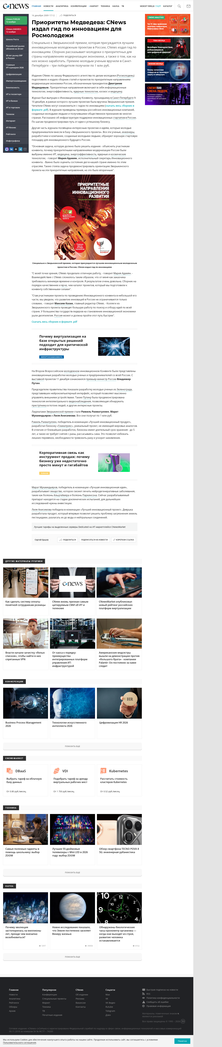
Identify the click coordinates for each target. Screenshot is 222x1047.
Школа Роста (12, 39)
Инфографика (13, 140)
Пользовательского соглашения (19, 1042)
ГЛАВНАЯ (36, 6)
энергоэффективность (83, 154)
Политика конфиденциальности (163, 997)
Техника (46, 1006)
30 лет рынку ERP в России (14, 56)
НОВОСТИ (48, 6)
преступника (39, 405)
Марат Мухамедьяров (44, 487)
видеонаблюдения (80, 401)
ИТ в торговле (13, 107)
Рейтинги (11, 134)
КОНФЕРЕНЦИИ (79, 6)
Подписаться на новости (94, 539)
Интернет (10, 120)
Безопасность (12, 87)
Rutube (109, 1006)
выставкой (38, 379)
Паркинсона (89, 495)
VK (107, 998)
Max (108, 994)
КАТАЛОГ (167, 6)
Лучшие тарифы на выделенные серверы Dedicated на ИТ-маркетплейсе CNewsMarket (79, 526)
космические (118, 154)
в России (130, 117)
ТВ (123, 6)
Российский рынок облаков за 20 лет (15, 47)
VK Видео (110, 1002)
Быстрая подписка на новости (162, 989)
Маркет (46, 1002)
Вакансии (81, 1002)
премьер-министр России (101, 379)
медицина (63, 154)
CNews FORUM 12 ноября (13, 20)
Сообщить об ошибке (157, 1002)
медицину (116, 91)
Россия (58, 315)
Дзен (108, 1015)
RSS (148, 993)
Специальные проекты (54, 998)
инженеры (128, 132)
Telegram (110, 1010)
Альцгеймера (61, 495)
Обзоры (13, 1006)
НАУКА (115, 6)
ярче (64, 285)
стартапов (119, 117)
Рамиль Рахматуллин (44, 422)
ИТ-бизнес (11, 127)
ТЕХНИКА (105, 6)
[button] (179, 6)
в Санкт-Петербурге (122, 97)
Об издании (82, 994)
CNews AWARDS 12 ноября (13, 30)
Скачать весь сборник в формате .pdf (54, 321)
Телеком (10, 114)
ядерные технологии (86, 91)
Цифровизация (13, 74)
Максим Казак (64, 303)
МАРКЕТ (94, 6)
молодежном (71, 371)
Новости (13, 994)
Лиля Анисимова (41, 509)
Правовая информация (158, 1006)
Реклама (80, 998)
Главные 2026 (15, 66)
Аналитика (62, 6)
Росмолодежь (125, 75)
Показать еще (72, 746)
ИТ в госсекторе (13, 94)
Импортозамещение (16, 80)
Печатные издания (52, 1015)
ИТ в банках (12, 100)
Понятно (182, 1041)
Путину (87, 397)
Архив (12, 1010)
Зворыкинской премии (60, 411)
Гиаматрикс (65, 426)
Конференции (49, 994)
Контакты (81, 1006)
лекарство (56, 491)
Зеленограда (124, 389)
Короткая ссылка (125, 539)
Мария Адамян (122, 273)
